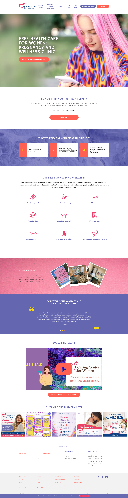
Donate (103, 6)
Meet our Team (22, 476)
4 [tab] (67, 331)
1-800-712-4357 (46, 453)
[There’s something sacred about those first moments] (89, 424)
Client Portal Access (23, 487)
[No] (126, 496)
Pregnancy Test (59, 476)
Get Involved (22, 485)
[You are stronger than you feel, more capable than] (64, 424)
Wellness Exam (77, 479)
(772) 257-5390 (22, 453)
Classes (39, 482)
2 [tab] (63, 331)
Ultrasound (58, 482)
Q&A (38, 479)
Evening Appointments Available (64, 395)
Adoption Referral (77, 476)
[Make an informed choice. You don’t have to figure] (115, 424)
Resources (61, 6)
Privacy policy (86, 495)
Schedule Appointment (88, 6)
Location (21, 482)
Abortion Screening (60, 479)
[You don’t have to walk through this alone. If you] (13, 424)
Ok (80, 495)
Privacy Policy (40, 487)
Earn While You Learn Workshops (50, 6)
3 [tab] (65, 331)
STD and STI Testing (60, 485)
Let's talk (64, 117)
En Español (39, 485)
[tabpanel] (64, 319)
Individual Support (78, 482)
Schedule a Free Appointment (33, 59)
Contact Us (21, 479)
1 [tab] (60, 331)
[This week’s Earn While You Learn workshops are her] (38, 424)
